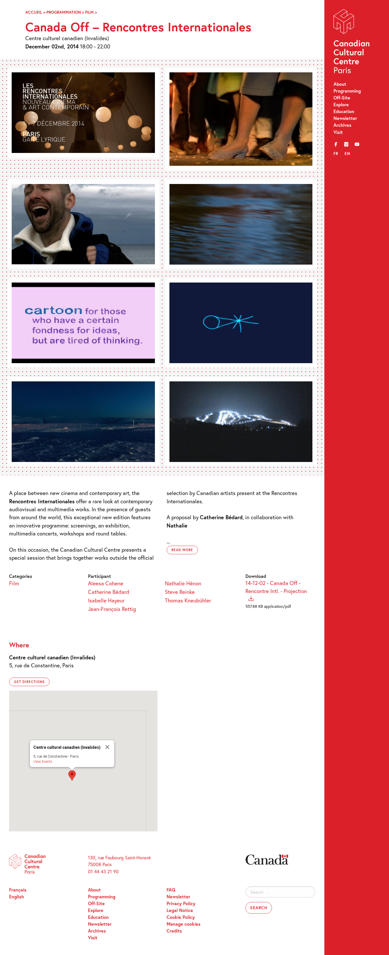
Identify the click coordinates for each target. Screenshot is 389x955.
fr (336, 153)
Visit (338, 132)
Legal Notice (180, 910)
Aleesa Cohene (105, 583)
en (347, 153)
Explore (341, 104)
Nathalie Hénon (183, 583)
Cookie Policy (181, 917)
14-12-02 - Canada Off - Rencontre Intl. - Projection (276, 586)
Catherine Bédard (108, 591)
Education (343, 111)
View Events (42, 761)
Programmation (63, 12)
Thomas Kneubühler (188, 600)
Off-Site (341, 98)
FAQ (171, 890)
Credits (174, 931)
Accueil (33, 12)
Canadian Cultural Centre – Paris (352, 42)
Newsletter (345, 118)
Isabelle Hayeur (106, 600)
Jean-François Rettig (112, 608)
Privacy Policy (181, 903)
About (339, 84)
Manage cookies (183, 924)
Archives (342, 125)
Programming (347, 91)
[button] (72, 775)
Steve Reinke (180, 591)
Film (89, 12)
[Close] (107, 747)
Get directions (29, 682)
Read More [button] (182, 550)
